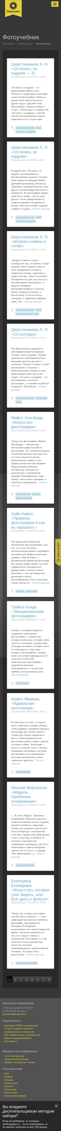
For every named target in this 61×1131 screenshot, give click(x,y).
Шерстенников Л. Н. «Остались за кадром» (30, 151)
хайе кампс (31, 591)
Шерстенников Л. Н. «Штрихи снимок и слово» (30, 241)
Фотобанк (8, 43)
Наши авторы (11, 1092)
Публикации (25, 43)
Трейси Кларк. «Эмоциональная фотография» (27, 611)
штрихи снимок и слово (27, 313)
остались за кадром (25, 131)
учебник (36, 494)
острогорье (41, 397)
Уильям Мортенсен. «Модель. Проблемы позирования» (29, 794)
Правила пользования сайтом (19, 1062)
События (8, 1086)
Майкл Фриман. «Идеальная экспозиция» (25, 703)
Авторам (8, 1079)
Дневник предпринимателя (18, 1038)
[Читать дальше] (41, 208)
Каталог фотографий (15, 1095)
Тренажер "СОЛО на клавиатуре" (21, 1025)
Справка (8, 1076)
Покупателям (11, 1083)
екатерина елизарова (26, 962)
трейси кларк (22, 683)
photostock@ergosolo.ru (14, 1014)
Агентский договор (14, 1055)
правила (20, 591)
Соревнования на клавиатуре (19, 1031)
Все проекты (10, 1041)
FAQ (6, 1073)
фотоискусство (23, 494)
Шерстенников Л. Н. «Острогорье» (30, 331)
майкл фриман (23, 771)
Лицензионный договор (16, 1059)
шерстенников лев (25, 127)
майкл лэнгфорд (24, 497)
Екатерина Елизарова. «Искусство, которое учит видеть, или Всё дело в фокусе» (30, 890)
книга (38, 127)
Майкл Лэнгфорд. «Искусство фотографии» (27, 421)
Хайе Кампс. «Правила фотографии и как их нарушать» (28, 520)
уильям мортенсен (25, 865)
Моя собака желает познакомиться (22, 1034)
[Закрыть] (56, 1106)
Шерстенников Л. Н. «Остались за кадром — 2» (30, 68)
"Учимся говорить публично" (18, 1028)
